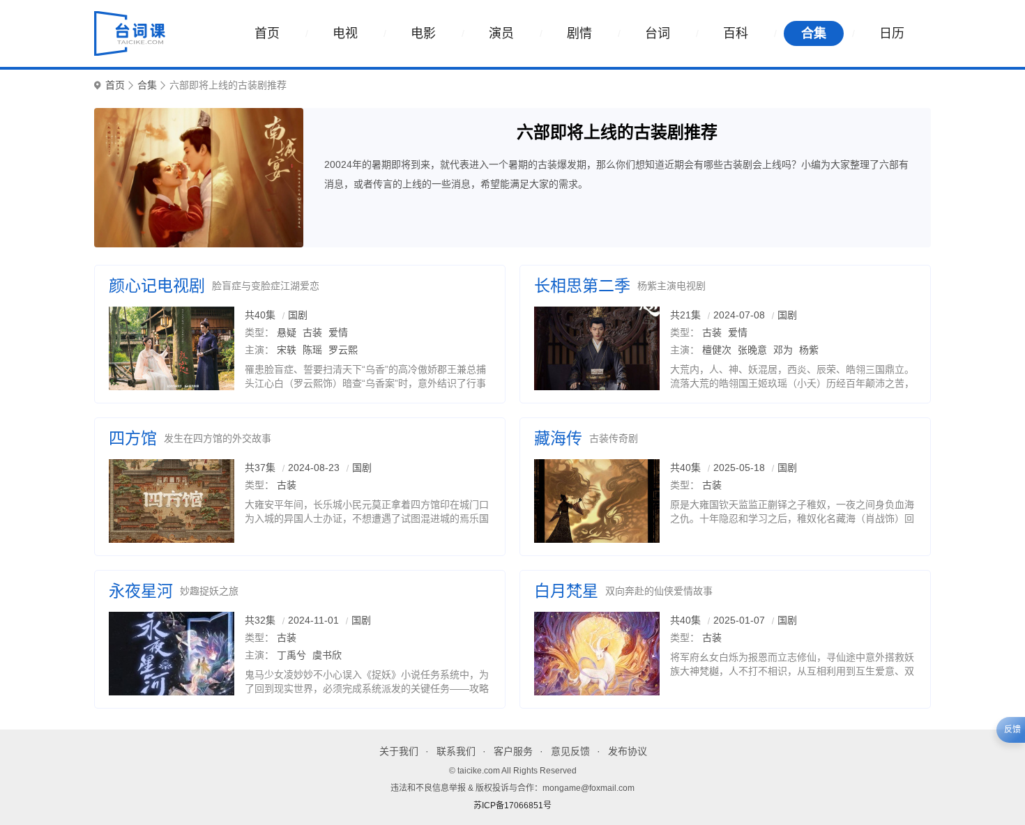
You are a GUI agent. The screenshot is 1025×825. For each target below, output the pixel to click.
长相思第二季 (582, 286)
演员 (501, 33)
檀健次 (716, 349)
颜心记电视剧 (157, 286)
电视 (345, 33)
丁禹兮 (291, 655)
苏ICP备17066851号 (512, 805)
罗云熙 (343, 349)
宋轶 (286, 349)
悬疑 (286, 332)
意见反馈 (570, 751)
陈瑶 (312, 349)
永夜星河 (141, 591)
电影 (423, 33)
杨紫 (809, 349)
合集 (813, 33)
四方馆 (133, 438)
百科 (735, 33)
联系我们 (456, 751)
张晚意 (752, 349)
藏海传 (558, 438)
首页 (267, 33)
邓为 (783, 349)
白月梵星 (566, 591)
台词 (657, 33)
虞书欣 (327, 655)
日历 (891, 33)
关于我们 (398, 751)
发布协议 (627, 751)
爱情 (338, 332)
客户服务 (513, 751)
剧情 (579, 33)
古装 (312, 332)
